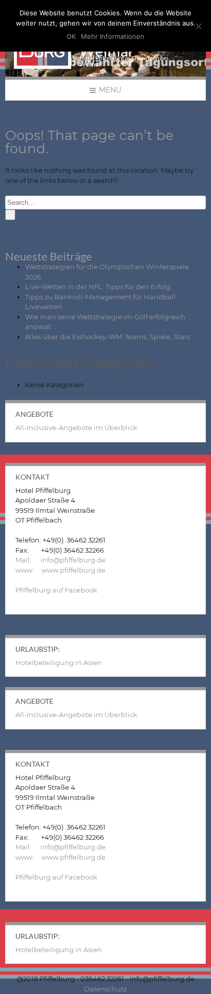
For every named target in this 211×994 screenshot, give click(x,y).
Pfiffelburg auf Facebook (56, 590)
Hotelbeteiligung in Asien (58, 662)
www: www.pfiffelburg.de (60, 570)
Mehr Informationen (112, 36)
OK (71, 36)
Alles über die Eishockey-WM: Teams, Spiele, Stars (107, 337)
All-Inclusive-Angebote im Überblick (76, 427)
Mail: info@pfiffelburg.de (60, 560)
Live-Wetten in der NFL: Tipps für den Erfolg (98, 286)
